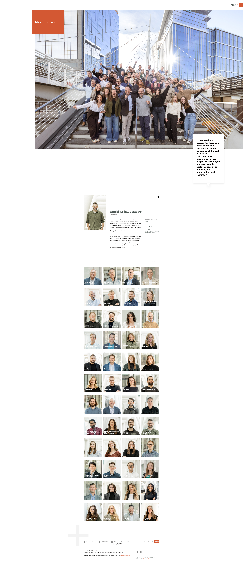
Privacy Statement (146, 558)
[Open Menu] (241, 5)
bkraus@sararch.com (90, 541)
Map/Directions (117, 544)
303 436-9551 (104, 541)
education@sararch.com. (125, 555)
